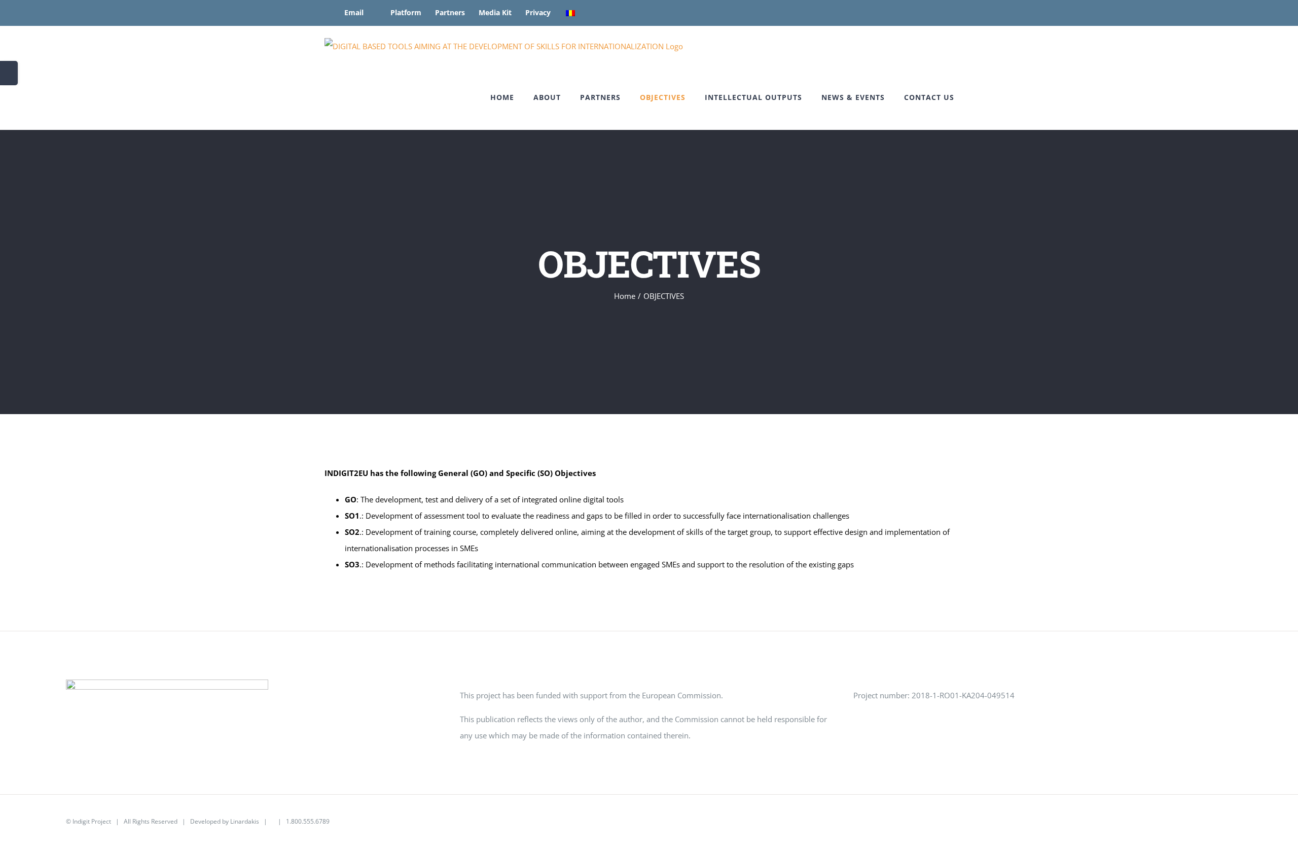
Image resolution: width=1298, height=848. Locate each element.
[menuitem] (347, 12)
